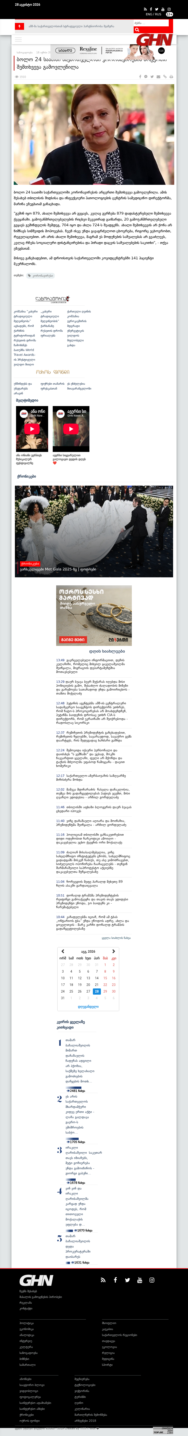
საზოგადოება (28, 1353)
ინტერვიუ (25, 1341)
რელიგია (108, 1353)
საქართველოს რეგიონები (119, 1335)
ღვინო (79, 1403)
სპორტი (107, 1365)
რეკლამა (25, 1302)
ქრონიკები (26, 476)
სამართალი (27, 1365)
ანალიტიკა (26, 1335)
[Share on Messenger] (146, 77)
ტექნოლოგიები (85, 1385)
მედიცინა (108, 1359)
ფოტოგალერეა (30, 1397)
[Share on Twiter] (152, 77)
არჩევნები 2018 (85, 1420)
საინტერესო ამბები (32, 1409)
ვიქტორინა (82, 1391)
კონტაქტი (25, 1308)
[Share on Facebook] (140, 77)
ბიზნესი (24, 1359)
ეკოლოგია (109, 1347)
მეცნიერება (82, 1379)
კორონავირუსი (42, 275)
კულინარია (82, 1409)
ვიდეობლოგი (28, 1391)
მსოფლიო (109, 1323)
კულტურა (26, 1347)
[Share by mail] (158, 77)
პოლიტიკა (26, 1323)
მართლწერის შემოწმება (91, 1415)
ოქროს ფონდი (29, 1420)
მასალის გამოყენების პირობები (40, 1297)
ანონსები (25, 1379)
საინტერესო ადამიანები (35, 1403)
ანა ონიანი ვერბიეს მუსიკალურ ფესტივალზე (29, 459)
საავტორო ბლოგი (31, 1385)
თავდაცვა (108, 1341)
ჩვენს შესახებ (28, 1291)
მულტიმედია (27, 400)
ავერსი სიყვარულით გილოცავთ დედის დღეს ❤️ (69, 459)
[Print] (171, 77)
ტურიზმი (80, 1397)
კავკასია (107, 1329)
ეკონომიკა (26, 1329)
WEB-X (84, 1428)
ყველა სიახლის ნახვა (116, 938)
